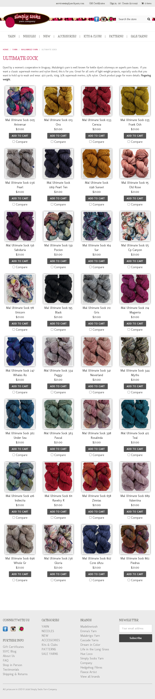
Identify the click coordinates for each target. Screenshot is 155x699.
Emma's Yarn (88, 631)
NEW (46, 36)
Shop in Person (12, 665)
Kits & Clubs (93, 36)
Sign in (113, 3)
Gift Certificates (97, 3)
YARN (12, 36)
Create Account (130, 3)
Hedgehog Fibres (91, 667)
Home (6, 49)
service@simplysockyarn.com (70, 3)
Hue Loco (86, 654)
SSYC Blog (9, 651)
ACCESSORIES (67, 36)
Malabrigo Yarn (29, 49)
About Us (9, 656)
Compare (21, 142)
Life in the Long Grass (94, 649)
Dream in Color (90, 645)
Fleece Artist (88, 672)
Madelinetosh (89, 626)
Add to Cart (20, 135)
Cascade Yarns (89, 640)
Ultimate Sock (49, 49)
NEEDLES (29, 36)
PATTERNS (116, 36)
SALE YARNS (139, 36)
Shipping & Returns (15, 674)
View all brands (90, 676)
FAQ (6, 660)
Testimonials (11, 669)
